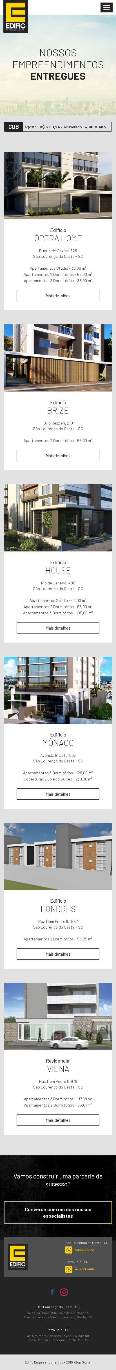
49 (84, 1250)
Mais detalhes (58, 295)
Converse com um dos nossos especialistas (58, 1212)
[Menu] (107, 7)
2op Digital (83, 1362)
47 (85, 1269)
